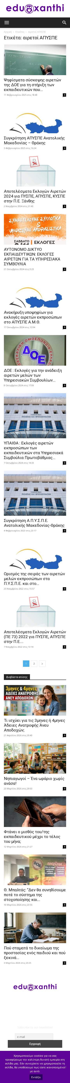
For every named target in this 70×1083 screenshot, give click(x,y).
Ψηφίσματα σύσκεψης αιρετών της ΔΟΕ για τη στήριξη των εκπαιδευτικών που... (32, 85)
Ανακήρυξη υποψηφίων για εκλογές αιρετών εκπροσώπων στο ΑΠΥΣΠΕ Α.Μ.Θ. (33, 317)
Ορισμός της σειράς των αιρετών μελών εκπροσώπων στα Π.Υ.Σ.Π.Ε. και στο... (34, 579)
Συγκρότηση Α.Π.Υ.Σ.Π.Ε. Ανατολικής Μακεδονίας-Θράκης (34, 523)
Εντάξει (36, 1077)
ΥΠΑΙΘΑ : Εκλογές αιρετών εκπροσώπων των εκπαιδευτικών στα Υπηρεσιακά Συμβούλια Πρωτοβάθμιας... (33, 450)
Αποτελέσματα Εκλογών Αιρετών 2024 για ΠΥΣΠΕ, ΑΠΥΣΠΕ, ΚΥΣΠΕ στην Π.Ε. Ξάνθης (35, 196)
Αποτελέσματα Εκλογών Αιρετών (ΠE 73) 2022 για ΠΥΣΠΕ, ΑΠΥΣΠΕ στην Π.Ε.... (35, 637)
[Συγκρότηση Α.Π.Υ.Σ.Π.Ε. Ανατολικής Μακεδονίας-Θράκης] (35, 493)
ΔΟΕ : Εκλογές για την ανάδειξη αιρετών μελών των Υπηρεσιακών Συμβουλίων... (33, 375)
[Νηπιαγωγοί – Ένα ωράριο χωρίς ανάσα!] (35, 758)
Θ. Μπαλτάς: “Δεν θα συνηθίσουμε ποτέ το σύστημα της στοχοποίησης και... (35, 895)
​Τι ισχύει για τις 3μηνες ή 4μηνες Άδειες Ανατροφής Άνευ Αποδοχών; (34, 725)
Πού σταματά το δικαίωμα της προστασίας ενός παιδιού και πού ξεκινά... (35, 953)
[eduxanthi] (35, 9)
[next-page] (42, 663)
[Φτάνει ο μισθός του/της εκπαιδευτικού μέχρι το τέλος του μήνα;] (35, 811)
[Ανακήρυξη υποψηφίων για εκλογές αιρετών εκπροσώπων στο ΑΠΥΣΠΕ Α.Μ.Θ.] (35, 292)
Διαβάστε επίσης (17, 677)
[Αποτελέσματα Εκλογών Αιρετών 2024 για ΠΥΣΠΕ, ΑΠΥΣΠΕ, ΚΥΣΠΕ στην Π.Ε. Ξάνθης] (35, 171)
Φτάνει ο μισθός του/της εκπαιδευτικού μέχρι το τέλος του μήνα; (32, 836)
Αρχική (8, 32)
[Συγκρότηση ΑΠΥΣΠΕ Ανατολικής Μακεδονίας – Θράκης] (35, 118)
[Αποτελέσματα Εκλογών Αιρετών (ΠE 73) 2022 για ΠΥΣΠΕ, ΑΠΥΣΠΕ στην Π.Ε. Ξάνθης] (35, 612)
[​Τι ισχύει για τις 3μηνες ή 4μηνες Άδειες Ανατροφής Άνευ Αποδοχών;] (35, 700)
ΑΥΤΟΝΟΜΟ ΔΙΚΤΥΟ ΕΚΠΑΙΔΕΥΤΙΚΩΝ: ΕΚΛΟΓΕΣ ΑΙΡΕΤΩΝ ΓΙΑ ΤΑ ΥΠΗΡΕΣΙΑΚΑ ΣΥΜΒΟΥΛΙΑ (32, 256)
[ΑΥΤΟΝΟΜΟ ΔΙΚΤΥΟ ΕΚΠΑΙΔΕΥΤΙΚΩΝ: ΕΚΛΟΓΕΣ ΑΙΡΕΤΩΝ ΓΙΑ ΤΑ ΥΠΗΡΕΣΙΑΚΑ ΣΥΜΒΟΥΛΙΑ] (35, 229)
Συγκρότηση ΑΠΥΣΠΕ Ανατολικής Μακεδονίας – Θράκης (34, 140)
